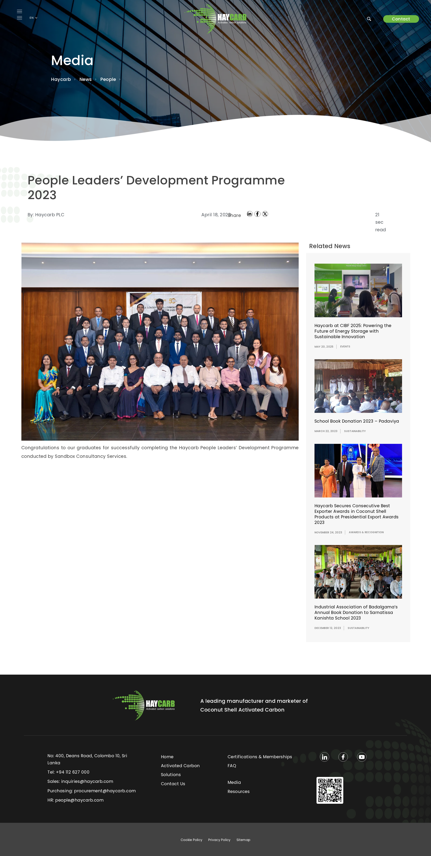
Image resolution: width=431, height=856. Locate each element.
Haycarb (61, 79)
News (85, 79)
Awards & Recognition (366, 532)
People (108, 79)
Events (345, 346)
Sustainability (355, 431)
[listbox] (34, 17)
